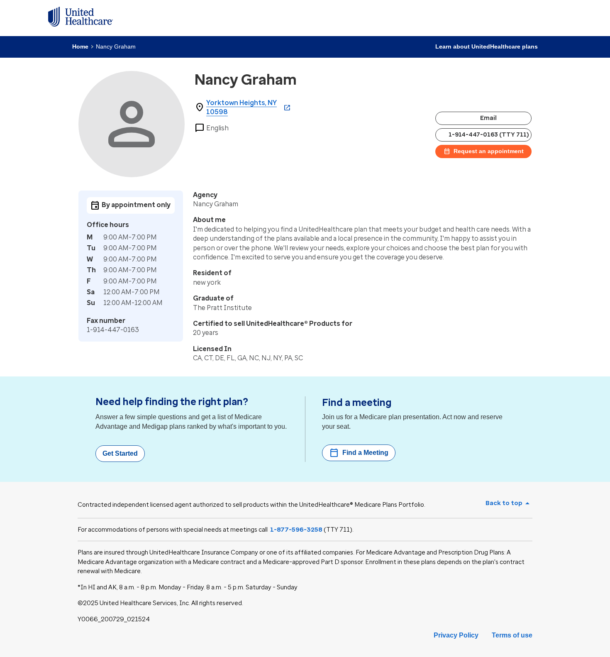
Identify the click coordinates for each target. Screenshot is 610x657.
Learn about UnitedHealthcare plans (486, 46)
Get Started (120, 453)
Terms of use (512, 635)
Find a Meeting (358, 453)
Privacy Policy (456, 635)
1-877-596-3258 (296, 529)
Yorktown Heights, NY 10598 (241, 107)
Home (80, 46)
